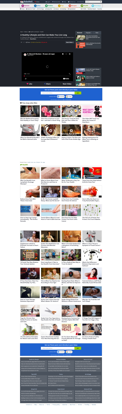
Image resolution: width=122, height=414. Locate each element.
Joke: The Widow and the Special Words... (56, 385)
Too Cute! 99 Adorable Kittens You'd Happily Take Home (33, 391)
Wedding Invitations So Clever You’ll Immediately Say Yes (33, 398)
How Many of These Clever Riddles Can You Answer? (59, 370)
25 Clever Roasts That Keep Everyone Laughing (58, 378)
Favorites (99, 9)
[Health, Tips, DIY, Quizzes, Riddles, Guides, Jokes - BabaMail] (27, 1)
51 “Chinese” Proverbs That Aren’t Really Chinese (58, 381)
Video (38, 2)
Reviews (94, 404)
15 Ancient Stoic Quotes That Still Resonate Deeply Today (60, 391)
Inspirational (72, 9)
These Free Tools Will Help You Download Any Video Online (87, 393)
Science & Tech (88, 389)
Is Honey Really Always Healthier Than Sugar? (30, 378)
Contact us (72, 2)
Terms (48, 404)
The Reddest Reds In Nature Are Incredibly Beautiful (86, 366)
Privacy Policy (68, 99)
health (29, 162)
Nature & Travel (31, 9)
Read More (33, 39)
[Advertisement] (61, 20)
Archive (80, 404)
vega (44, 162)
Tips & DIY (34, 374)
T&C (63, 99)
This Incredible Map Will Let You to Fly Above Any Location (87, 395)
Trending (86, 404)
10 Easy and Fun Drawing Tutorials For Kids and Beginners (33, 368)
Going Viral (49, 9)
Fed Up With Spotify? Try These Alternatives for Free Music (87, 391)
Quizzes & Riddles (61, 359)
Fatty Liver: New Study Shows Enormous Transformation (33, 363)
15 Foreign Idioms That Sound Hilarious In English (31, 400)
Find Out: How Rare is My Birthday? (28, 393)
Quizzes (26, 6)
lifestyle (38, 162)
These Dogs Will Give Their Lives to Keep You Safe (31, 381)
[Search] (100, 2)
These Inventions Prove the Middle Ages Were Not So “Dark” (87, 398)
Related (79, 33)
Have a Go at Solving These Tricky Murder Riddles (58, 368)
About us (41, 404)
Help (64, 2)
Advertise (81, 2)
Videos (26, 31)
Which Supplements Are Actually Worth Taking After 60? (32, 366)
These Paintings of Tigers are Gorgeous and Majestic (86, 381)
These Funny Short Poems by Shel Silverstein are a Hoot (86, 378)
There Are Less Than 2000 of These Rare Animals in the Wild (87, 368)
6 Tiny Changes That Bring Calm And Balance (57, 400)
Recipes (74, 6)
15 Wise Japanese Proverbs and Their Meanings (58, 395)
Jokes (38, 6)
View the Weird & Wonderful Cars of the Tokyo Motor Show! (87, 400)
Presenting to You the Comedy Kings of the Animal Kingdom (60, 376)
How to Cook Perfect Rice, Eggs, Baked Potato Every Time (33, 361)
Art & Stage (41, 9)
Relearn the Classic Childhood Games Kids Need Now (59, 363)
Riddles (50, 6)
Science (57, 9)
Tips (62, 6)
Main (21, 31)
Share (28, 42)
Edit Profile (83, 9)
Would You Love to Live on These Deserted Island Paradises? (87, 363)
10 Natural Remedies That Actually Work (29, 385)
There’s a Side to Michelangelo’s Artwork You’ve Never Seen (87, 383)
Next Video (69, 42)
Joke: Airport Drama (52, 383)
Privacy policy (56, 404)
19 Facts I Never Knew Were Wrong (28, 376)
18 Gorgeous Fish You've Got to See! (82, 361)
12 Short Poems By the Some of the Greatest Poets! (86, 376)
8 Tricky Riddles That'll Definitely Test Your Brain (58, 366)
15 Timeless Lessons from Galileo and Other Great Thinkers (60, 398)
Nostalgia (97, 6)
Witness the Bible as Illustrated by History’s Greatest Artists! (87, 385)
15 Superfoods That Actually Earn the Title (29, 370)
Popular (88, 33)
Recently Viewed (92, 9)
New (97, 33)
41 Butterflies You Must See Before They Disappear (85, 370)
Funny (22, 9)
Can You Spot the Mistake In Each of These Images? (59, 361)
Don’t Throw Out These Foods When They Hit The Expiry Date (34, 383)
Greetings (64, 9)
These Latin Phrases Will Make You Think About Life (32, 395)
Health (86, 6)
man (35, 162)
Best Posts (72, 404)
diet (32, 162)
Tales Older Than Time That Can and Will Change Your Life (60, 393)
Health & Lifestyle (34, 31)
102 (41, 162)
